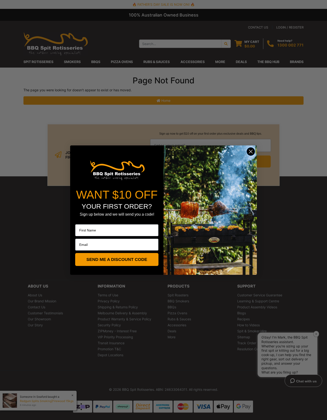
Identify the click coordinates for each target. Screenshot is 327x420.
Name (79, 221)
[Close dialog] (251, 151)
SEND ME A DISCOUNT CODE (116, 259)
